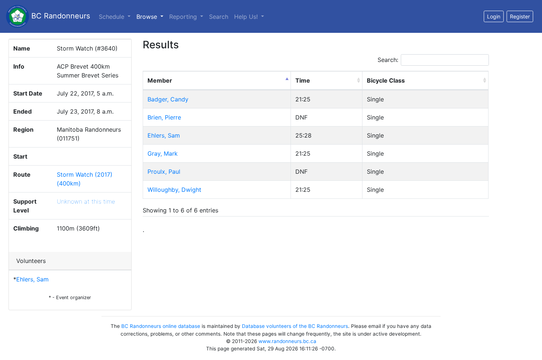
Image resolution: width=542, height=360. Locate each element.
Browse (151, 16)
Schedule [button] (112, 16)
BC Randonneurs (59, 15)
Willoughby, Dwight (174, 189)
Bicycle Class (386, 80)
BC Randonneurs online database (160, 326)
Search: (388, 59)
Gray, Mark (162, 153)
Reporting (184, 16)
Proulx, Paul (163, 171)
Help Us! (247, 16)
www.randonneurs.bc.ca (287, 341)
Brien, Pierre (164, 117)
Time (302, 80)
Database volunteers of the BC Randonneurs (295, 326)
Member (159, 80)
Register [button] (520, 16)
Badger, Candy (167, 99)
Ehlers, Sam (32, 279)
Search (218, 16)
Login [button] (493, 16)
